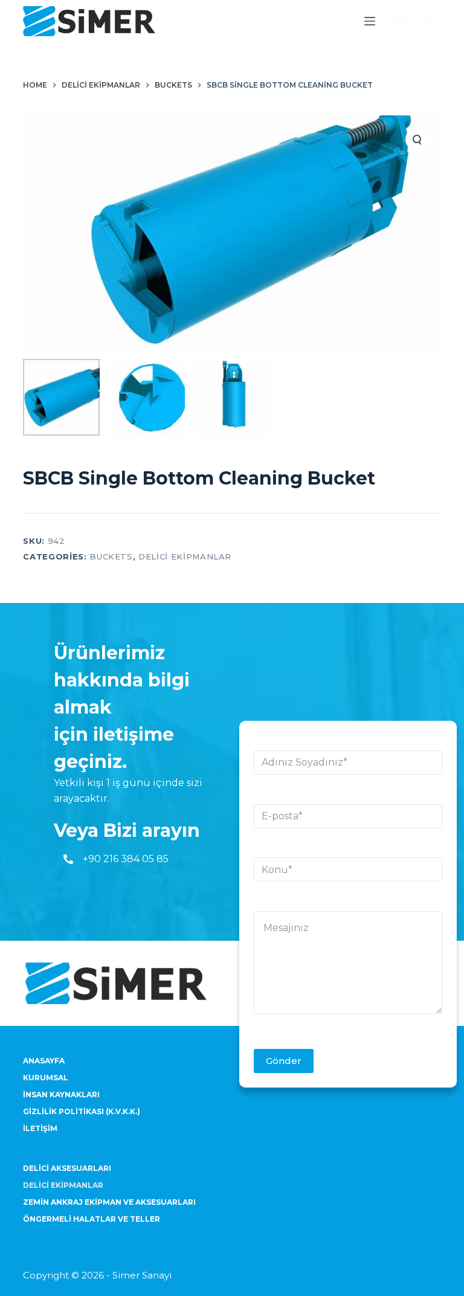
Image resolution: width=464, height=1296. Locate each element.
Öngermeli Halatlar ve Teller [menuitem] (91, 1218)
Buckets (111, 556)
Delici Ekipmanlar (184, 556)
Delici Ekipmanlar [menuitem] (63, 1185)
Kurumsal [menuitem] (45, 1077)
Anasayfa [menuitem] (44, 1060)
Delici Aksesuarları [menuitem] (67, 1168)
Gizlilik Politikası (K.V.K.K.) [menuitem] (81, 1111)
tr (401, 21)
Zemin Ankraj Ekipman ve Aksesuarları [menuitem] (109, 1202)
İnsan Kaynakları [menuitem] (61, 1094)
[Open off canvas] (369, 21)
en (427, 21)
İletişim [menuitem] (40, 1128)
